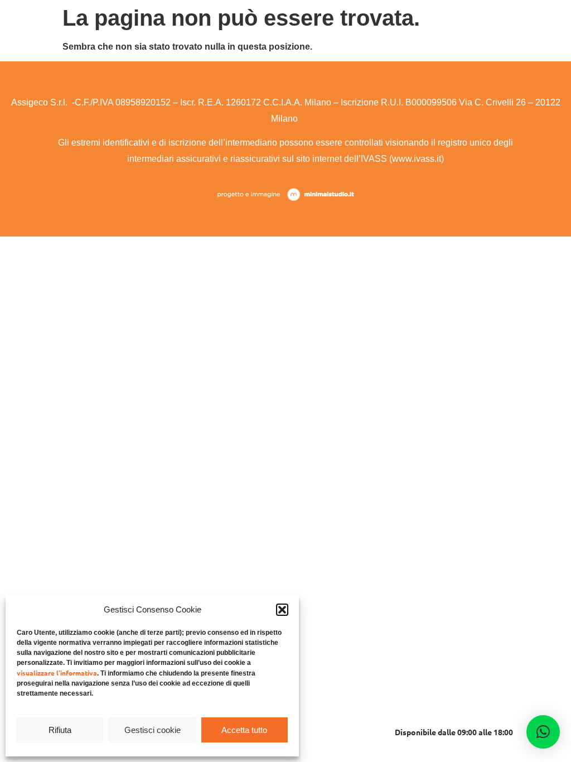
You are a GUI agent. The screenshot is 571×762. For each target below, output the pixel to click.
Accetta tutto (244, 730)
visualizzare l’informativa (57, 672)
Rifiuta (60, 730)
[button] (282, 609)
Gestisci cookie (152, 730)
